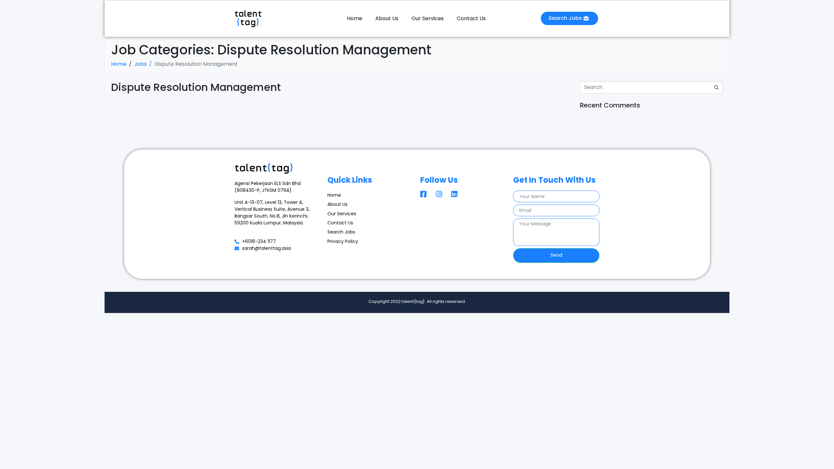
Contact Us (471, 18)
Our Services (427, 18)
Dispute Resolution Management (196, 87)
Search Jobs (341, 232)
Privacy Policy (342, 241)
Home (354, 18)
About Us (386, 18)
